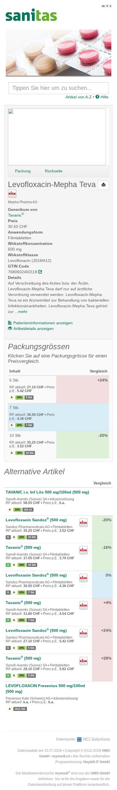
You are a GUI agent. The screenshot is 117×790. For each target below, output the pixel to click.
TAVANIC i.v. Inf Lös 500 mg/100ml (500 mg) (47, 492)
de (103, 6)
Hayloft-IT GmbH (96, 762)
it (110, 6)
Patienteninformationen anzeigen (43, 323)
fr (107, 6)
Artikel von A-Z (79, 97)
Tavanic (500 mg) (23, 547)
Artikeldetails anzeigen (33, 328)
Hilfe (103, 97)
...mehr (21, 311)
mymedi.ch (61, 756)
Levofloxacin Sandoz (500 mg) (36, 520)
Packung (23, 171)
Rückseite (53, 171)
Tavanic (16, 215)
